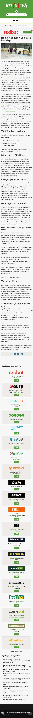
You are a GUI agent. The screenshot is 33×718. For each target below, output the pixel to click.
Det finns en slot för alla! (10, 699)
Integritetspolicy (19, 712)
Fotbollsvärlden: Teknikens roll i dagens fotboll (15, 674)
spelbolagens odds (10, 111)
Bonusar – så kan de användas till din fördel (15, 695)
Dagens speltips (9, 712)
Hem (2, 26)
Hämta (16, 380)
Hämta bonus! (27, 31)
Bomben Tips (9, 26)
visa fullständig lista (16, 651)
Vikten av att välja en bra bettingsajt (13, 691)
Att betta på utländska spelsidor (12, 682)
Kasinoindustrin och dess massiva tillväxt (14, 686)
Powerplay (6, 74)
